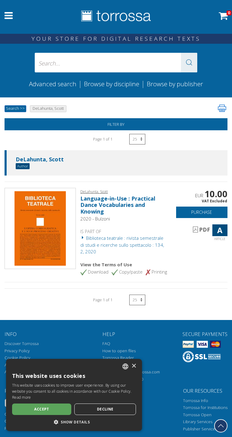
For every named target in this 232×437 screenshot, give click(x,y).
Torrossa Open (197, 414)
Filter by (116, 124)
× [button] (133, 366)
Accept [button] (41, 409)
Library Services (197, 421)
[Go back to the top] (220, 425)
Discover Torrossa (22, 343)
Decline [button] (105, 409)
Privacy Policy (17, 350)
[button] (189, 62)
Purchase (201, 212)
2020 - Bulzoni (95, 219)
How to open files (119, 350)
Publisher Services (200, 429)
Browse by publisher (175, 84)
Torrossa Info (195, 400)
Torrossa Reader (118, 357)
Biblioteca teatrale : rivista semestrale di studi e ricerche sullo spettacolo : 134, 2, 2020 (122, 245)
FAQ (106, 343)
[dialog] (74, 395)
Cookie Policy (17, 357)
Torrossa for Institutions (205, 407)
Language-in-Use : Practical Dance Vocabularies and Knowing (117, 205)
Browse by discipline (111, 84)
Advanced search (52, 84)
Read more (21, 397)
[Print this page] (222, 108)
